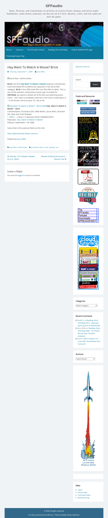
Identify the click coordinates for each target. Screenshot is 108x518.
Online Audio (22, 147)
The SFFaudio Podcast (35, 50)
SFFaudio (54, 6)
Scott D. (81, 320)
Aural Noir (13, 147)
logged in (21, 175)
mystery (52, 147)
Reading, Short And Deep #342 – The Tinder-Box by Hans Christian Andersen (89, 332)
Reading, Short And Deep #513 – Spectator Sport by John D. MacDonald (89, 323)
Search (78, 79)
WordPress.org (83, 497)
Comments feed (84, 495)
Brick (41, 147)
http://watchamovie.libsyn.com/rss (22, 133)
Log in (80, 490)
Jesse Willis (41, 72)
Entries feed (82, 492)
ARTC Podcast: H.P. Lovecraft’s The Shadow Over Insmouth (89, 341)
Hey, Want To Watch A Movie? (30, 119)
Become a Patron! (83, 66)
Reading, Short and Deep (58, 50)
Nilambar (75, 515)
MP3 (12, 117)
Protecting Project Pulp (15, 56)
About (8, 50)
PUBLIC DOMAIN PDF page (82, 50)
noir (57, 147)
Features (19, 50)
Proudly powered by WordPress (40, 515)
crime (46, 147)
